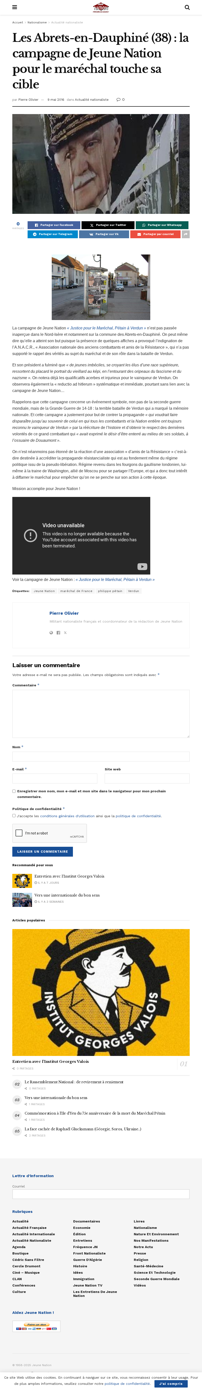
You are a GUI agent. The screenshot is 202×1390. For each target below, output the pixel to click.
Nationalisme (37, 22)
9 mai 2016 (56, 100)
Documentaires (86, 1221)
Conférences (23, 1285)
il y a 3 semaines (50, 901)
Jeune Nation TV (87, 1285)
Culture (19, 1292)
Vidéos (140, 1285)
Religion (141, 1260)
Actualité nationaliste (67, 22)
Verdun (133, 591)
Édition (79, 1234)
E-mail (19, 769)
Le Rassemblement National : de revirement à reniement (74, 1082)
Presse (140, 1253)
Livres (139, 1221)
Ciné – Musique (26, 1272)
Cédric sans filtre (28, 1260)
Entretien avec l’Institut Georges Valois (69, 876)
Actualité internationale (33, 1234)
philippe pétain (110, 591)
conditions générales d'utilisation (67, 816)
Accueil (17, 22)
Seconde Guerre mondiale (157, 1279)
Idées (78, 1272)
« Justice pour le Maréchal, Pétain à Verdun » (106, 328)
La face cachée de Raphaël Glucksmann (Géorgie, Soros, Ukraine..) (83, 1129)
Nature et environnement (156, 1234)
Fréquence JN (85, 1247)
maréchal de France (76, 591)
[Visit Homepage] (101, 7)
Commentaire (26, 685)
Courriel (18, 1186)
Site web (113, 769)
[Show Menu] (14, 7)
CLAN (17, 1279)
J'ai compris (171, 1384)
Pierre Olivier (28, 100)
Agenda (18, 1247)
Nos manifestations (151, 1240)
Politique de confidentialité (38, 808)
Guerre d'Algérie (87, 1260)
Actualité (20, 1221)
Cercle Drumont (26, 1266)
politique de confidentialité (138, 816)
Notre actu (143, 1247)
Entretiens (82, 1240)
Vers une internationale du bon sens (67, 895)
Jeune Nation (44, 591)
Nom (18, 747)
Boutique (20, 1253)
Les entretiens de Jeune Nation (95, 1294)
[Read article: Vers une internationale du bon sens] (22, 900)
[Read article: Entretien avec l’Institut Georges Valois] (22, 881)
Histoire (80, 1266)
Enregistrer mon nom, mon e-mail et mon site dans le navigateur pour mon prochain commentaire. (91, 793)
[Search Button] (187, 7)
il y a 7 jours (48, 882)
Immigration (83, 1279)
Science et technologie (155, 1272)
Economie (81, 1228)
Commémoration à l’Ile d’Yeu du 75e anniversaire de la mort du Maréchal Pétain (95, 1113)
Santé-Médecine (148, 1266)
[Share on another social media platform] (186, 234)
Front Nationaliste (89, 1253)
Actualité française (29, 1228)
